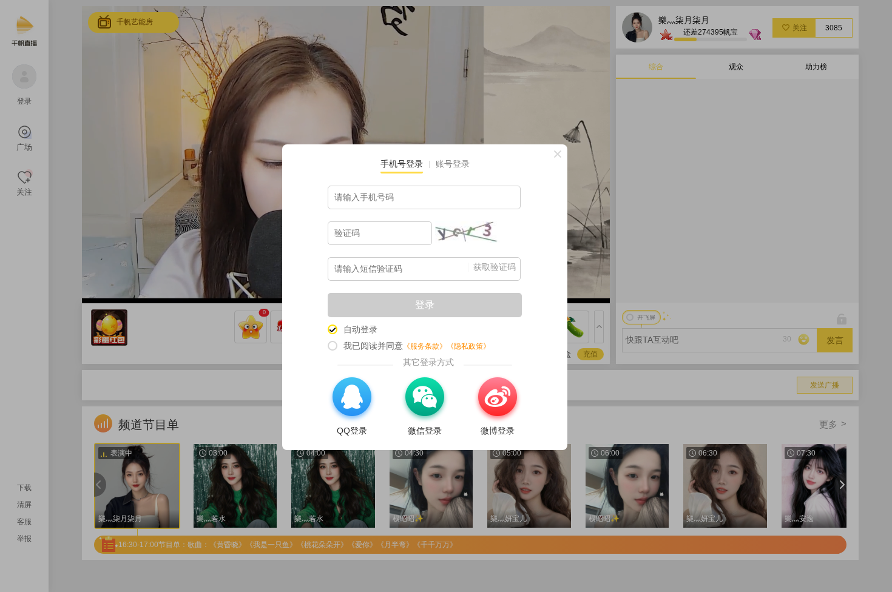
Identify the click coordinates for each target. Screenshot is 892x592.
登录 (424, 305)
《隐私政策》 (468, 346)
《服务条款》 (425, 346)
